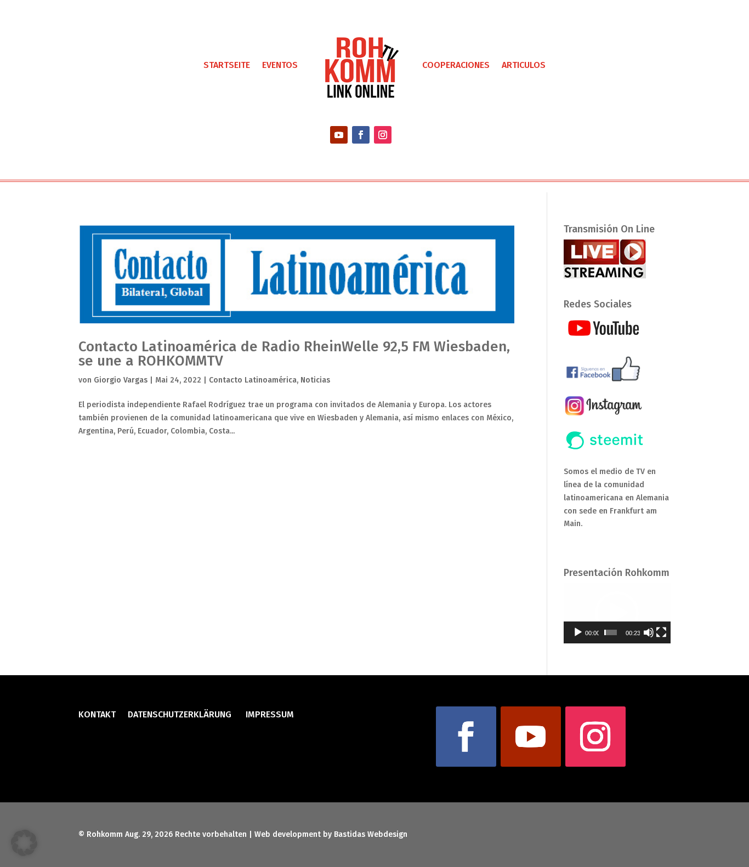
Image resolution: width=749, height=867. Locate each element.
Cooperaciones (456, 65)
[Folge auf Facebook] (361, 135)
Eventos (280, 65)
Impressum (268, 715)
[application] (617, 613)
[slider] (610, 632)
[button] (617, 613)
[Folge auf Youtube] (339, 135)
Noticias (315, 380)
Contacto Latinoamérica (253, 380)
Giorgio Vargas (120, 380)
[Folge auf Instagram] (382, 135)
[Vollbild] (661, 632)
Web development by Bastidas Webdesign (330, 834)
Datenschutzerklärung (179, 715)
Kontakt (97, 715)
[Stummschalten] (648, 632)
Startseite (226, 65)
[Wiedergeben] (577, 632)
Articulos (524, 65)
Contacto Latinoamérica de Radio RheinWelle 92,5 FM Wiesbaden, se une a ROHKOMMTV (294, 353)
